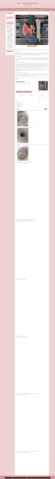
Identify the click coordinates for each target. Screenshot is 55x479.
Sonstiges (42, 8)
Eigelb (11, 29)
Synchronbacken (10, 45)
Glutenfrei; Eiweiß (10, 33)
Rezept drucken (24, 91)
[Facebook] (47, 10)
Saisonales (26, 8)
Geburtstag (10, 32)
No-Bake (12, 40)
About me (12, 8)
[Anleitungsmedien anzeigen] (45, 109)
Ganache (8, 32)
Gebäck (11, 32)
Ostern (12, 41)
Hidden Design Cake (10, 35)
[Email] (48, 10)
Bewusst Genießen (32, 8)
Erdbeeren (11, 31)
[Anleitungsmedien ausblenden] (47, 109)
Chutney (9, 28)
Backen (20, 8)
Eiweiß (8, 31)
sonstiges (10, 44)
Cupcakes (8, 29)
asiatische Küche (9, 24)
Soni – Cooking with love (27, 3)
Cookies (11, 28)
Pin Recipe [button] (40, 91)
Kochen (16, 8)
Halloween (8, 34)
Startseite (8, 8)
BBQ (22, 8)
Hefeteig (9, 34)
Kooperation (38, 8)
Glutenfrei (8, 33)
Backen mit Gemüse (10, 25)
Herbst (11, 34)
